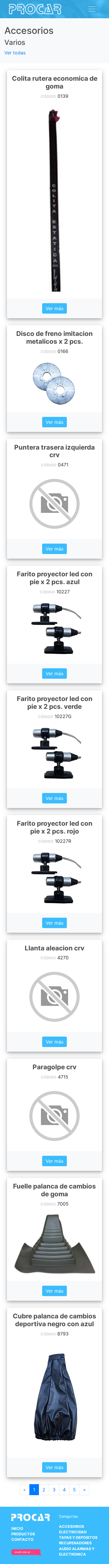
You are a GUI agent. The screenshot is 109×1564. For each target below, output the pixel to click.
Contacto (22, 1539)
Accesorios (71, 1526)
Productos (23, 1534)
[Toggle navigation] (92, 9)
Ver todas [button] (15, 53)
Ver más (54, 308)
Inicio (17, 1528)
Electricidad (73, 1532)
